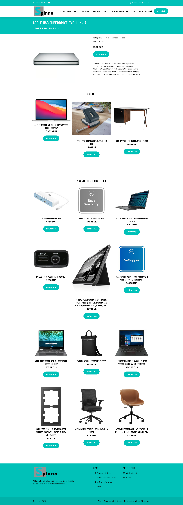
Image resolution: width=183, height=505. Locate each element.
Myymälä (161, 11)
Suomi (134, 3)
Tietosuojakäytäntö (132, 501)
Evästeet (118, 501)
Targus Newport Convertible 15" (91, 361)
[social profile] (49, 3)
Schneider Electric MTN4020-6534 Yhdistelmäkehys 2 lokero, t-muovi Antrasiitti (51, 432)
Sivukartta (145, 501)
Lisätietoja (101, 54)
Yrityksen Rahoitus (118, 11)
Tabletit (121, 38)
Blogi (133, 11)
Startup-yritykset (69, 11)
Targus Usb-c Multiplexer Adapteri (51, 276)
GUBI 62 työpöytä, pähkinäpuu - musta (132, 141)
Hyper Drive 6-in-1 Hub (51, 218)
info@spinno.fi (144, 3)
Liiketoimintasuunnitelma (93, 11)
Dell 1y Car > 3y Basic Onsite (91, 218)
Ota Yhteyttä (145, 11)
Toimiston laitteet (110, 38)
